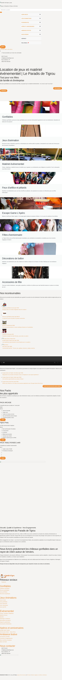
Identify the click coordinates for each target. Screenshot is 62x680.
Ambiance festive (8, 634)
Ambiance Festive (26, 30)
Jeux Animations (8, 597)
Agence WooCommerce (21, 674)
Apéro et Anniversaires (27, 26)
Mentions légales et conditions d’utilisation (39, 674)
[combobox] (31, 10)
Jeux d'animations (26, 18)
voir (3, 419)
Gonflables (24, 14)
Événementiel (25, 22)
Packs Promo (24, 34)
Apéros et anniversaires (11, 628)
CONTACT (23, 38)
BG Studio (29, 674)
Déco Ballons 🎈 (25, 42)
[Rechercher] (1, 12)
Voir (3, 439)
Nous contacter (7, 646)
